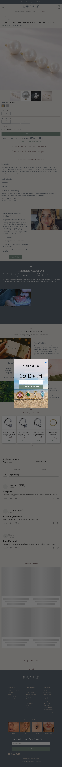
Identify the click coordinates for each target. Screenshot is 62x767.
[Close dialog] (46, 361)
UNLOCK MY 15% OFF (31, 387)
